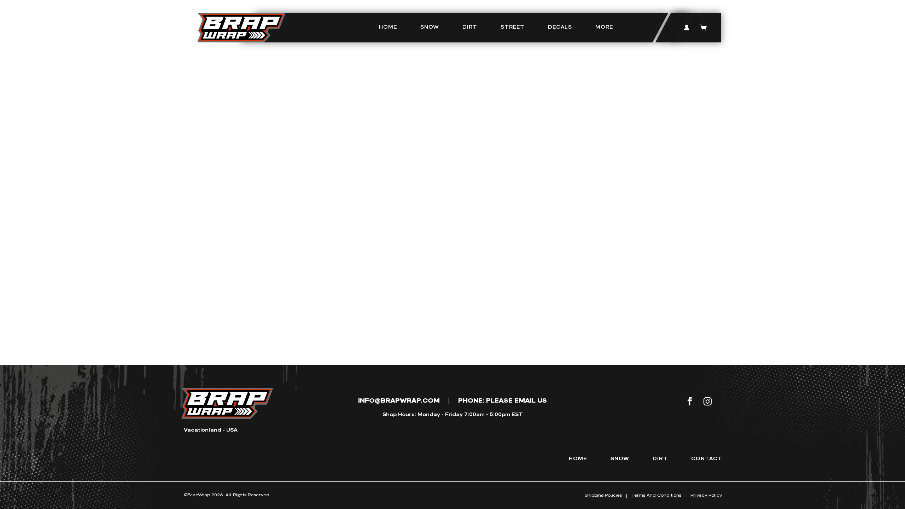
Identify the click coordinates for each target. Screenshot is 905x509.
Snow (429, 27)
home (578, 458)
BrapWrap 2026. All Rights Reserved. (227, 495)
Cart (703, 27)
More (604, 27)
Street (513, 27)
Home (388, 27)
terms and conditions (656, 495)
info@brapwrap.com (399, 400)
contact (706, 458)
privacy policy (706, 495)
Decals (560, 27)
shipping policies (603, 495)
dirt (660, 458)
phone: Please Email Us (502, 400)
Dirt (469, 27)
